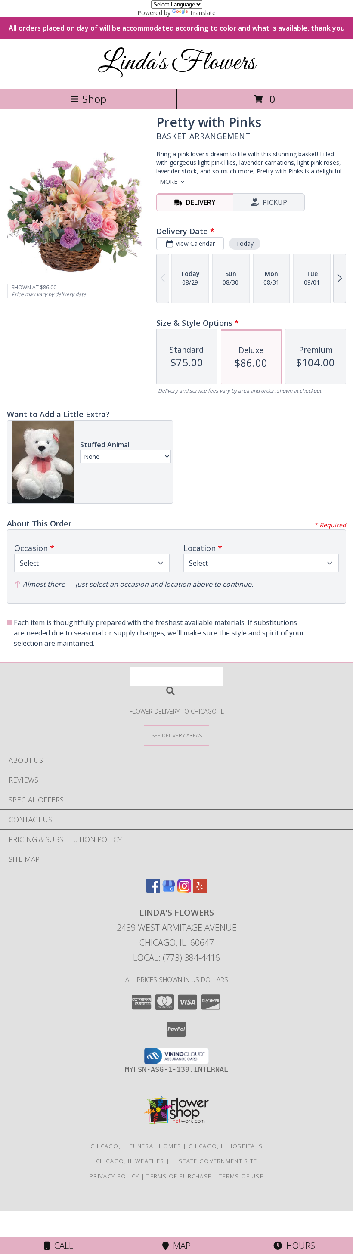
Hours (298, 1245)
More (168, 181)
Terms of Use (241, 1176)
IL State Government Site (214, 1161)
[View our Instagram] (184, 890)
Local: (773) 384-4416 (176, 957)
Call (61, 1245)
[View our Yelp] (200, 890)
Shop (94, 99)
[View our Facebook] (153, 890)
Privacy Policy (114, 1176)
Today (245, 243)
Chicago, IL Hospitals (226, 1146)
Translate (202, 13)
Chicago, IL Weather (130, 1161)
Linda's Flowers (176, 63)
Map (180, 1245)
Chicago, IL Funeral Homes (136, 1146)
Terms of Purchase (178, 1176)
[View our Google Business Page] (169, 890)
